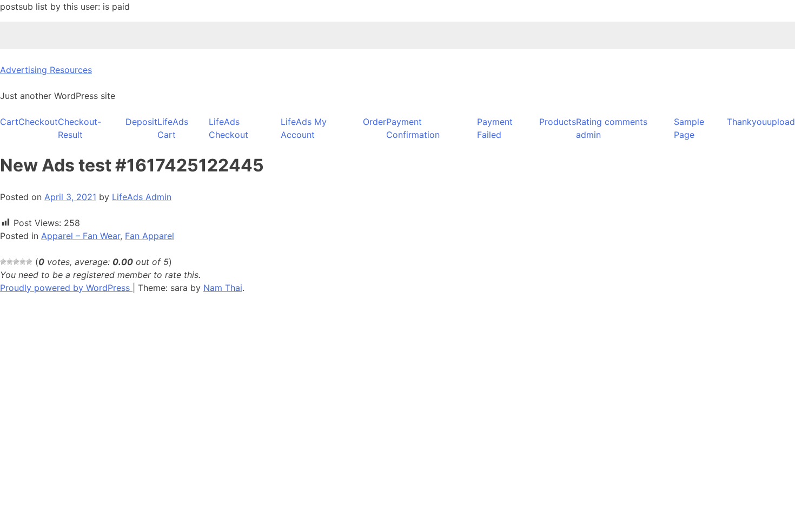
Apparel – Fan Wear (80, 235)
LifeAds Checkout (228, 128)
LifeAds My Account (304, 128)
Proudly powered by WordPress (66, 287)
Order (374, 121)
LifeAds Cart (172, 128)
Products (557, 121)
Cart (9, 121)
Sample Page (689, 128)
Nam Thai (222, 287)
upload (781, 121)
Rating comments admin (611, 128)
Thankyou (747, 121)
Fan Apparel (149, 235)
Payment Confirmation (413, 128)
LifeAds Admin (141, 196)
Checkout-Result (79, 128)
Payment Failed (495, 128)
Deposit (141, 121)
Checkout (38, 121)
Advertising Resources (46, 69)
